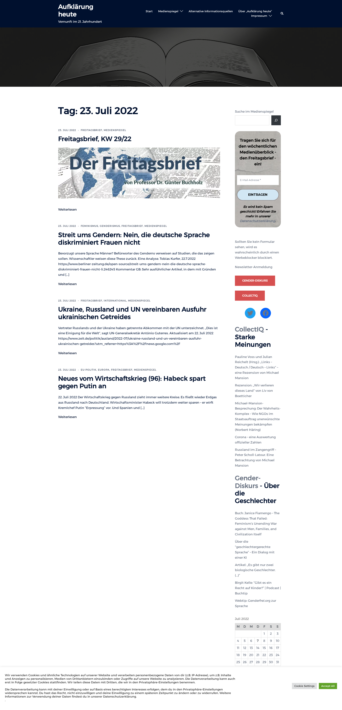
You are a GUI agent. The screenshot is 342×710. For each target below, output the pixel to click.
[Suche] (276, 120)
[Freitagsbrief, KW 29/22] (139, 172)
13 (251, 648)
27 (251, 662)
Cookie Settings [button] (304, 685)
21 (257, 655)
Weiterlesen (67, 209)
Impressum (259, 16)
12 (244, 648)
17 (277, 648)
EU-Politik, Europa (95, 369)
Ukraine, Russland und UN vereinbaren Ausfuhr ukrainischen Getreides (132, 313)
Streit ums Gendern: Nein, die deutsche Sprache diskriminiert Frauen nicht (134, 238)
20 (251, 655)
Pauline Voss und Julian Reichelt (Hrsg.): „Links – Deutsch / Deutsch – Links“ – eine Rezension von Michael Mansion (257, 367)
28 (258, 662)
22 (264, 655)
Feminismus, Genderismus (100, 225)
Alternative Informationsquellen (211, 11)
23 (271, 655)
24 (277, 655)
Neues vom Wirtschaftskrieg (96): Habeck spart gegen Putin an (132, 382)
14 (257, 648)
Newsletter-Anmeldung (253, 267)
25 (238, 662)
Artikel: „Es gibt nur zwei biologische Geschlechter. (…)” (255, 570)
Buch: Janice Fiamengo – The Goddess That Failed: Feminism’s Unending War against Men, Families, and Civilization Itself (257, 523)
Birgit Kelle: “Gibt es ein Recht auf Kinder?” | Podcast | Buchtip (258, 588)
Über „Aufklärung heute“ (255, 11)
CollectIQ (249, 295)
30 (271, 662)
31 (277, 662)
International (115, 300)
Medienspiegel (168, 11)
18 (238, 655)
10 (277, 641)
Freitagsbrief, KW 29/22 (94, 139)
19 (244, 655)
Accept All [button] (328, 685)
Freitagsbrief (91, 130)
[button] (282, 13)
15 (264, 648)
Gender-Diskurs (255, 280)
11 (238, 648)
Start (149, 11)
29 (264, 662)
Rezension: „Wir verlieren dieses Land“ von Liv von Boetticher (254, 390)
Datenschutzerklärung (257, 221)
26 (245, 662)
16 (271, 648)
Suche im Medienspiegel (254, 111)
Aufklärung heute (75, 10)
